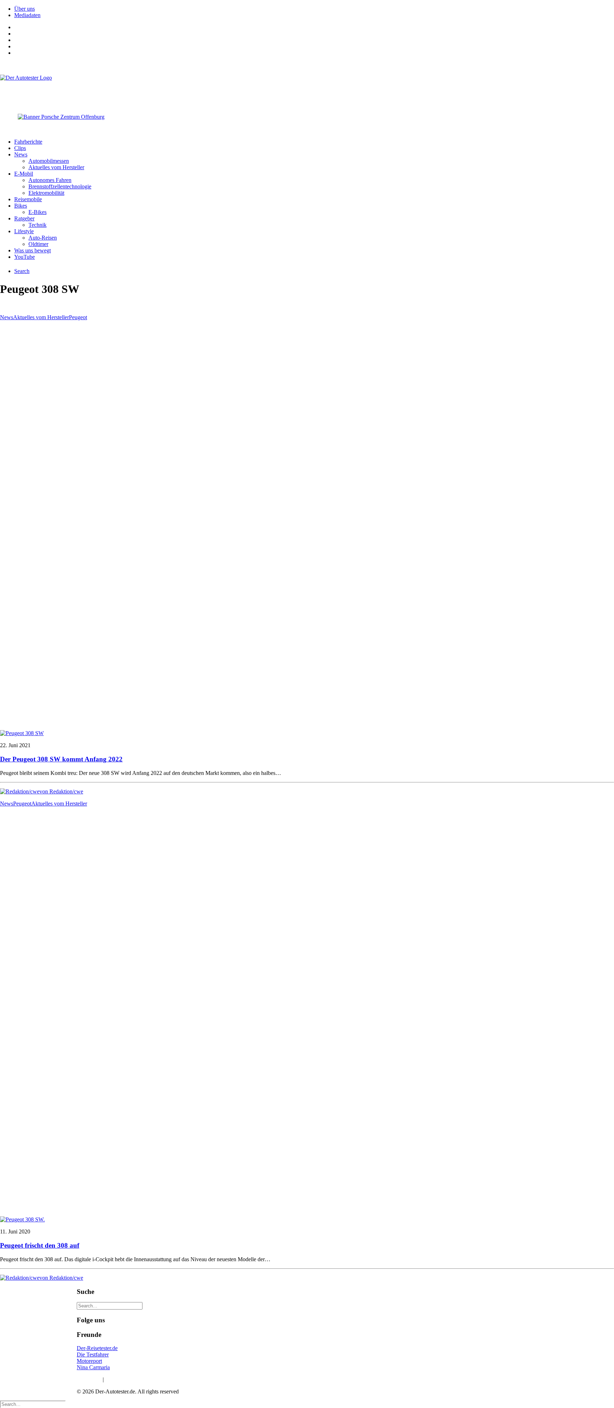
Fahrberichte (28, 142)
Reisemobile (28, 199)
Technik (37, 225)
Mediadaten (27, 15)
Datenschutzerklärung (129, 1379)
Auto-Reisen (42, 238)
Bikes (20, 206)
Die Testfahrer (93, 1354)
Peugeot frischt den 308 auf (39, 1245)
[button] (22, 733)
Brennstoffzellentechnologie (59, 186)
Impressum (89, 1379)
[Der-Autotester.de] (307, 89)
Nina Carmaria (93, 1367)
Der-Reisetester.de (97, 1348)
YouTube (24, 257)
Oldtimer (38, 244)
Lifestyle (24, 231)
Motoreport (89, 1361)
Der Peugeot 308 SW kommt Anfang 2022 (61, 759)
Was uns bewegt (32, 250)
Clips (20, 148)
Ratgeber (24, 218)
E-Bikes (37, 212)
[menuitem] (314, 9)
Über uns (24, 9)
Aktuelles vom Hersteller (56, 167)
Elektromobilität (46, 193)
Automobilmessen (48, 161)
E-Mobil (23, 174)
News (20, 154)
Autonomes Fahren (49, 180)
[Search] (109, 1305)
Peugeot (78, 317)
